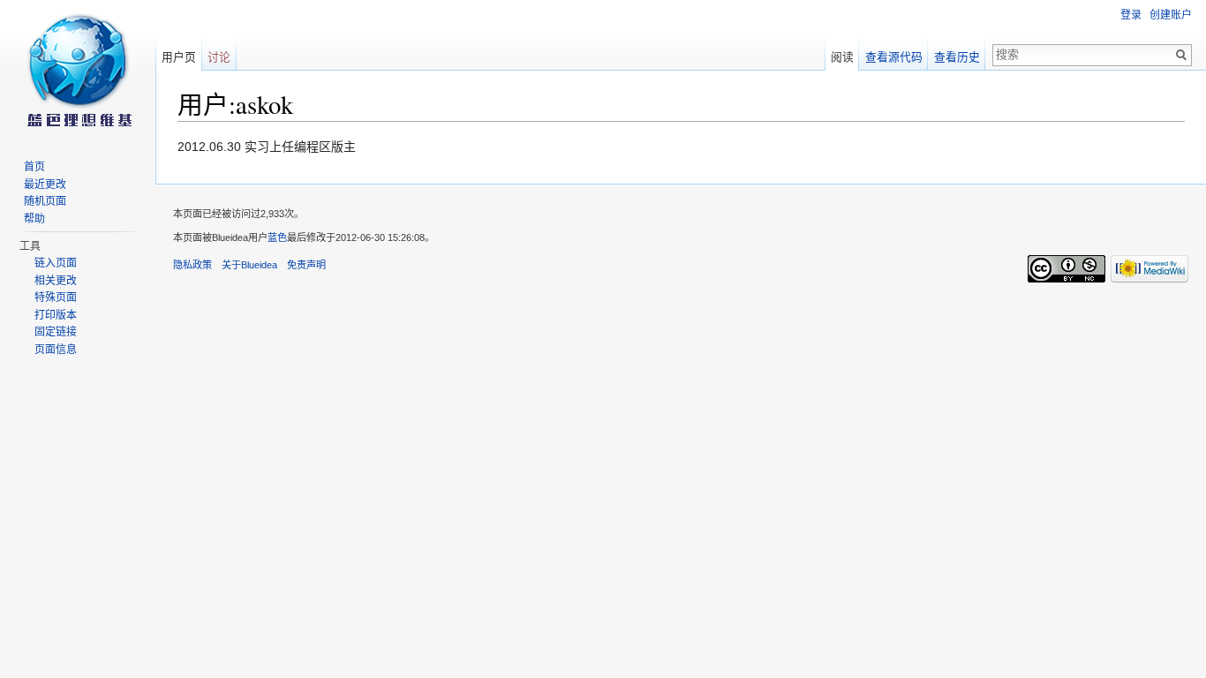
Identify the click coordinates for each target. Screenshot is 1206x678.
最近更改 (45, 184)
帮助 (34, 219)
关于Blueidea (249, 265)
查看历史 (957, 57)
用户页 (179, 57)
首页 (34, 167)
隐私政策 (192, 265)
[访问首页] (77, 70)
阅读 (842, 57)
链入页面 (55, 263)
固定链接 (55, 332)
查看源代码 (894, 57)
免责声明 (306, 265)
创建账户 (1170, 15)
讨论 (218, 57)
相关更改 (55, 281)
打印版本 (55, 315)
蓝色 (277, 237)
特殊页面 (55, 297)
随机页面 (45, 201)
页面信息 (55, 349)
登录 (1131, 15)
